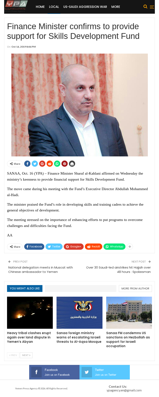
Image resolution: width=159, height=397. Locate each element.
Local (54, 7)
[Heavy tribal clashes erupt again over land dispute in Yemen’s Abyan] (30, 313)
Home (40, 7)
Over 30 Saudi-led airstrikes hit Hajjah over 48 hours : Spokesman (118, 269)
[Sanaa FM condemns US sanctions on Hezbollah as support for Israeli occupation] (129, 313)
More (115, 7)
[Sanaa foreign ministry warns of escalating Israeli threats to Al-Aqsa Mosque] (79, 313)
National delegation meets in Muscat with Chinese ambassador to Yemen (40, 269)
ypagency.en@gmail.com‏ (124, 390)
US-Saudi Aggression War (85, 7)
